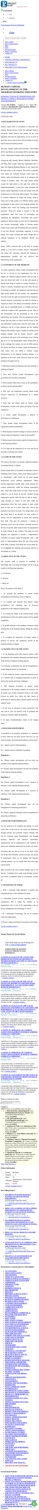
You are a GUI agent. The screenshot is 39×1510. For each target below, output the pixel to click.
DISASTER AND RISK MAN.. (16, 1315)
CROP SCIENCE (11, 1311)
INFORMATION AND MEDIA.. (16, 1364)
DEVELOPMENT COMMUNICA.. (18, 1313)
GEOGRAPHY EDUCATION (16, 1347)
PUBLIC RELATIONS (13, 1421)
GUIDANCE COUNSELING (15, 1351)
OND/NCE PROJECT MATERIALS (17, 60)
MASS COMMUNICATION (15, 1387)
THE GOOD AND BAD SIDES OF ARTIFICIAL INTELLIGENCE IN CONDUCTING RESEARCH (18, 1489)
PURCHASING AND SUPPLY (16, 1423)
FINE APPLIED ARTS (13, 1334)
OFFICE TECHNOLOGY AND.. (17, 1402)
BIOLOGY (9, 1292)
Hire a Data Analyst (11, 44)
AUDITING (9, 1286)
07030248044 (7, 10)
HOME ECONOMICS (13, 1358)
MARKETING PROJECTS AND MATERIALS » (19, 1239)
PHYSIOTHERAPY (12, 1407)
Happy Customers (11, 51)
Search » (4, 1107)
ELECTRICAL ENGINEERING (17, 1324)
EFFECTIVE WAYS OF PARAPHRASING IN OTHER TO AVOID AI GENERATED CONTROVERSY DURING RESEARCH (21, 1483)
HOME (7, 57)
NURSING (9, 1400)
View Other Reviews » (8, 1164)
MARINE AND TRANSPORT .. (16, 1383)
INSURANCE (10, 1368)
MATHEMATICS (11, 1389)
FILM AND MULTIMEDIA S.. (16, 1332)
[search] (25, 38)
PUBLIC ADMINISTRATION (16, 1417)
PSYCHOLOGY (11, 1415)
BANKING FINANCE (13, 1288)
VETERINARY (10, 1457)
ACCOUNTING (11, 1271)
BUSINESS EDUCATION (14, 1301)
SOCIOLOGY (10, 1438)
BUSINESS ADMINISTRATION (17, 1299)
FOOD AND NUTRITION (14, 1337)
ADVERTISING (11, 1275)
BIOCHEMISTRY (11, 1290)
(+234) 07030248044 (17, 945)
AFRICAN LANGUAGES (14, 1277)
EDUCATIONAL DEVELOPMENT (18, 1322)
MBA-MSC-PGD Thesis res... (15, 1462)
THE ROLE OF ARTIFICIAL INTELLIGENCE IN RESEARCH (17, 1498)
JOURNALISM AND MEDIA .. (16, 1373)
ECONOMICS (10, 1316)
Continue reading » (8, 978)
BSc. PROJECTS (11, 65)
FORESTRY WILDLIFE (14, 1341)
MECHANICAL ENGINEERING (17, 1392)
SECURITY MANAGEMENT (16, 1434)
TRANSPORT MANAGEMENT (17, 1453)
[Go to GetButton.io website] (34, 1508)
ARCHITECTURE (12, 1284)
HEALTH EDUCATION (14, 1352)
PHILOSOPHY (10, 1404)
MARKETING (10, 1385)
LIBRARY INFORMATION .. (16, 1377)
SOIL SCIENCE (11, 1440)
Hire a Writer (9, 42)
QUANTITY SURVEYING (15, 1425)
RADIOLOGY (10, 1426)
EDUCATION (10, 1318)
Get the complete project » (9, 112)
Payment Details (10, 49)
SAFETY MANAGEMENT (15, 1430)
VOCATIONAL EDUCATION (16, 1459)
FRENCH (8, 1343)
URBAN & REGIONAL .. (14, 1455)
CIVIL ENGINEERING (13, 1305)
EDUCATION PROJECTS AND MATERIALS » (19, 1217)
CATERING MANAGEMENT (16, 1303)
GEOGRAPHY (10, 1345)
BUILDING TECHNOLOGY (15, 1298)
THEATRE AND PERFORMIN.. (17, 1447)
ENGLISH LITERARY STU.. (15, 1326)
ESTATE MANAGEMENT (15, 1330)
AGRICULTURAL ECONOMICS (17, 1279)
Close (11, 32)
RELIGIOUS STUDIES (13, 1428)
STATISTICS (10, 1443)
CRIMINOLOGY (11, 1309)
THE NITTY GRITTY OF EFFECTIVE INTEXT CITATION (19, 1494)
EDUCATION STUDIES (14, 1320)
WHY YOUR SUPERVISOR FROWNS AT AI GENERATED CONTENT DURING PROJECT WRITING (21, 1478)
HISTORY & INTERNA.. (14, 1356)
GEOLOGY (9, 1349)
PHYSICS (8, 1406)
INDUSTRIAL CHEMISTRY (15, 1362)
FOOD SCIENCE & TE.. (14, 1339)
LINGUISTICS (10, 1379)
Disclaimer (4, 1508)
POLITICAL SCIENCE (13, 1409)
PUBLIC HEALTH (12, 1419)
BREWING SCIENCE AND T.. (16, 1294)
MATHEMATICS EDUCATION (17, 1390)
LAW (7, 1375)
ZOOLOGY (9, 1461)
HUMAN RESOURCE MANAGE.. (17, 1360)
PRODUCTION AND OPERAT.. (17, 1411)
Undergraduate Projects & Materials (12, 25)
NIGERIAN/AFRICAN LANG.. (16, 1398)
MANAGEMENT (11, 1381)
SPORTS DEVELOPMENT (15, 1442)
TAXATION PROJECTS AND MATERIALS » (18, 1229)
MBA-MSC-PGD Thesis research (16, 67)
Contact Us (12, 18)
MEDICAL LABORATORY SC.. (17, 1394)
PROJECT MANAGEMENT (15, 1413)
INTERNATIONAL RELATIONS (17, 1370)
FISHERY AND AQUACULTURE (17, 1335)
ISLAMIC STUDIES (12, 1371)
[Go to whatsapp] (34, 1503)
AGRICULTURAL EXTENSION (17, 1280)
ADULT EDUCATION (13, 1273)
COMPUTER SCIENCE (14, 1307)
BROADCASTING (12, 1296)
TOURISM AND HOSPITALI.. (16, 1451)
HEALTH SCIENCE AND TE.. (16, 1354)
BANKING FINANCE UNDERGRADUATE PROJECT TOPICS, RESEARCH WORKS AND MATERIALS (18, 98)
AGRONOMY (10, 1282)
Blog (6, 46)
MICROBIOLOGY (12, 1396)
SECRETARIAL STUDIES (15, 1432)
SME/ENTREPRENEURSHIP (16, 1436)
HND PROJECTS (11, 62)
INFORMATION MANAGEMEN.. (17, 1366)
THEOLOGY (10, 1449)
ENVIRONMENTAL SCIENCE (16, 1328)
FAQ (10, 14)
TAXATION (9, 1445)
